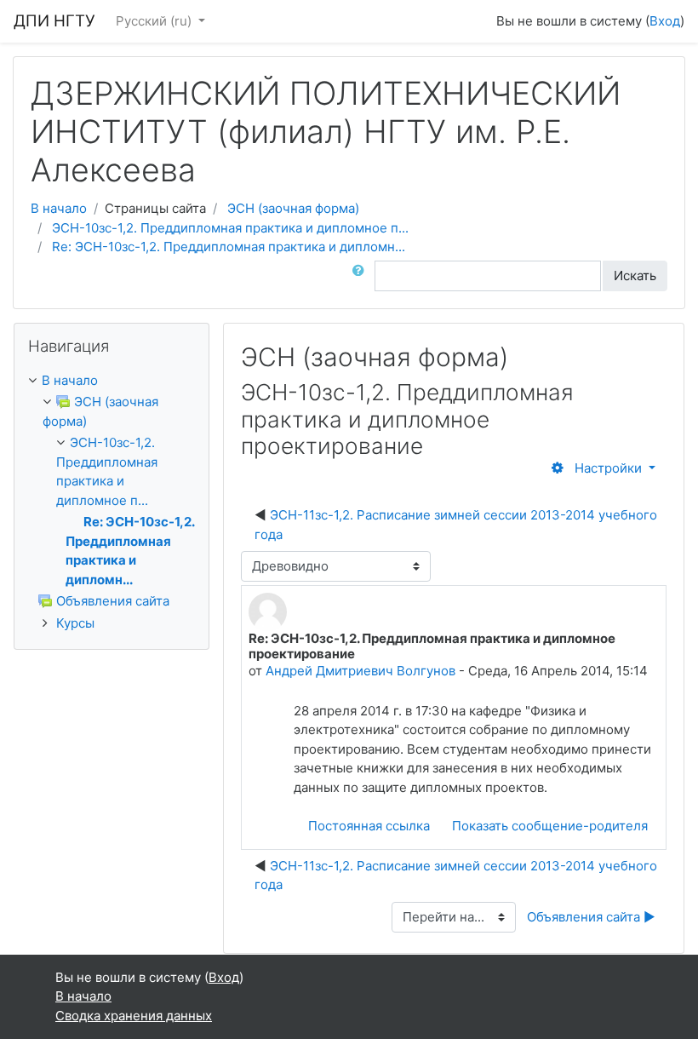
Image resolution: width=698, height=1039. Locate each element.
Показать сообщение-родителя (550, 826)
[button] (362, 276)
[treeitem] (111, 381)
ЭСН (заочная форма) (293, 208)
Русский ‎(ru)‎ (155, 21)
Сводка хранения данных (133, 1015)
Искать (635, 275)
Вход (664, 21)
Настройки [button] (608, 468)
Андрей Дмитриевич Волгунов (360, 671)
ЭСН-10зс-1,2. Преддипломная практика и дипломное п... (230, 228)
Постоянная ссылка (369, 826)
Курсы (75, 623)
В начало (59, 208)
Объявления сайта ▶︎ (591, 917)
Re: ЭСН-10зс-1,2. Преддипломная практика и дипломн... (228, 246)
